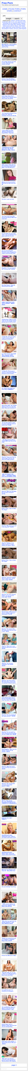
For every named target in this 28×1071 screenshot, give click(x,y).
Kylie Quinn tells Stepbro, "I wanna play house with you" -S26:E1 (9, 1042)
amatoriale (5, 22)
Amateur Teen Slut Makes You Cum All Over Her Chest (9, 79)
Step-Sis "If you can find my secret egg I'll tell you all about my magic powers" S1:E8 (9, 458)
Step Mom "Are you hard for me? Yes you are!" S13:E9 (9, 268)
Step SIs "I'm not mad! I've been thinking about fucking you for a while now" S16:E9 (9, 733)
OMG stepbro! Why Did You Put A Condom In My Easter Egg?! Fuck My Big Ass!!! (9, 166)
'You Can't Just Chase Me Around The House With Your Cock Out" (9, 217)
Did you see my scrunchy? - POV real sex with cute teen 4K (9, 183)
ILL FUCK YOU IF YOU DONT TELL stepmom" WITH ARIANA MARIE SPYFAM (9, 355)
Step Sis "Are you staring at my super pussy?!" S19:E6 (9, 715)
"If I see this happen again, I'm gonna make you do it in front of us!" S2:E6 (9, 424)
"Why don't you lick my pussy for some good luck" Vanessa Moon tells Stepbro (9, 1060)
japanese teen (17, 23)
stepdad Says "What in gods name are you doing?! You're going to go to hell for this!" (9, 320)
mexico (13, 20)
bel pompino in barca (7, 28)
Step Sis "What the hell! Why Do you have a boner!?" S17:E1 (9, 492)
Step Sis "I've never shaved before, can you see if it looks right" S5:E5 (9, 595)
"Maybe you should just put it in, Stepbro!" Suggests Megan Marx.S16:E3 (9, 939)
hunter (3, 27)
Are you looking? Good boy (9, 886)
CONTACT (17, 11)
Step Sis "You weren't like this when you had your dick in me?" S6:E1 (9, 630)
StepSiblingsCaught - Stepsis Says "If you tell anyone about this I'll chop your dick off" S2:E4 (8, 854)
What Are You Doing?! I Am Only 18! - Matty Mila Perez (8, 870)
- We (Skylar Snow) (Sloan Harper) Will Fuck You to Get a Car (9, 441)
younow (24, 27)
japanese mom (22, 22)
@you (16, 26)
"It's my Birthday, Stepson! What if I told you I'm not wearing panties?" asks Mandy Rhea (8, 1008)
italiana (23, 23)
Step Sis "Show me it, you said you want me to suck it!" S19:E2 (9, 647)
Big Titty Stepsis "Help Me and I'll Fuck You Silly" (8, 286)
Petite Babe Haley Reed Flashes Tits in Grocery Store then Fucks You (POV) (9, 97)
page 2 (14, 1065)
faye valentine (17, 24)
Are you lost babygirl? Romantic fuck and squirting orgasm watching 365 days (9, 252)
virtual (11, 24)
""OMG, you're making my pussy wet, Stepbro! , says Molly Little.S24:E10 (8, 905)
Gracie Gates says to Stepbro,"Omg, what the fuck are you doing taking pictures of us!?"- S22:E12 (9, 1026)
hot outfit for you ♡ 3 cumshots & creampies (7, 990)
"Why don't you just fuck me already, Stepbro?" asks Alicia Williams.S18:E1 (9, 922)
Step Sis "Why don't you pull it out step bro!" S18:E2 (9, 526)
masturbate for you (7, 23)
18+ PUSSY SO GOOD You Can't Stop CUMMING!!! (8, 389)
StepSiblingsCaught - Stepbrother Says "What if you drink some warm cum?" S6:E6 (9, 837)
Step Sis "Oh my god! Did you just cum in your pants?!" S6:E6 (8, 785)
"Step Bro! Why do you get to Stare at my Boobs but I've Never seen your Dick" (9, 974)
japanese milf (6, 24)
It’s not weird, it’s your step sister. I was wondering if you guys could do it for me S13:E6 (9, 235)
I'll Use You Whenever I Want (9, 955)
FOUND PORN (14, 9)
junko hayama (22, 28)
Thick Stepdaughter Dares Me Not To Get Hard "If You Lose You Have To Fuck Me (9, 699)
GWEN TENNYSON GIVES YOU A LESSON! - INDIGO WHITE (8, 303)
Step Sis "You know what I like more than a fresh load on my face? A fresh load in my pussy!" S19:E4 (9, 682)
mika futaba (22, 26)
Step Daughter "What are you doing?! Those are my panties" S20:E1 (9, 750)
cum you (16, 28)
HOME (4, 9)
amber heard (6, 26)
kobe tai (12, 26)
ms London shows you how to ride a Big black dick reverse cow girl (9, 63)
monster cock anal (20, 20)
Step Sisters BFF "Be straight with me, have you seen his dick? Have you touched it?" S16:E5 (9, 407)
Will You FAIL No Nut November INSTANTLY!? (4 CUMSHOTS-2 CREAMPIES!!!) (9, 802)
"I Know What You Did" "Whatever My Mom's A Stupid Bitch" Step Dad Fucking (8, 132)
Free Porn (7, 3)
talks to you (11, 22)
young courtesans (16, 27)
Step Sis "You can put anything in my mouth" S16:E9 (7, 664)
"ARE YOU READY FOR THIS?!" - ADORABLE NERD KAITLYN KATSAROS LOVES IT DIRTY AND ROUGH (9, 476)
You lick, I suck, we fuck (8, 199)
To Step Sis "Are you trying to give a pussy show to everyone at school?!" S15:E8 (9, 338)
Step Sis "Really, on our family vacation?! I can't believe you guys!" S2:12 (8, 544)
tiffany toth (8, 27)
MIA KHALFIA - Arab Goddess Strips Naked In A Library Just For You (9, 45)
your (16, 22)
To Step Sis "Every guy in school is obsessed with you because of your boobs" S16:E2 (9, 372)
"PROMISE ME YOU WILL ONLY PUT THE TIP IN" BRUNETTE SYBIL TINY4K (8, 149)
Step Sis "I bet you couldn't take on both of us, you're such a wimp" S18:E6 (9, 578)
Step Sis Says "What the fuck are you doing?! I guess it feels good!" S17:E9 (9, 613)
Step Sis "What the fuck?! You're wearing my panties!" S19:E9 (9, 767)
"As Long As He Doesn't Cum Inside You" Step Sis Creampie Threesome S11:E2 (9, 114)
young (23, 24)
